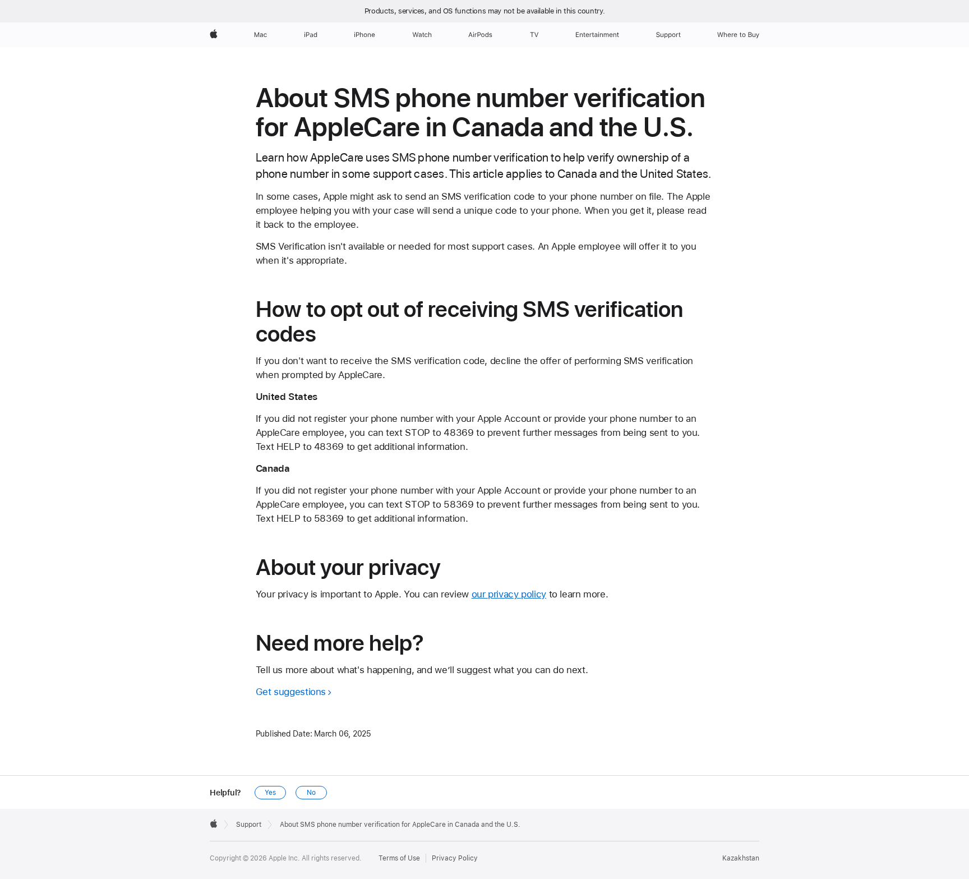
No (311, 793)
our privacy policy (509, 594)
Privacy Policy (455, 858)
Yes (270, 793)
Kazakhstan (740, 858)
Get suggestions (291, 691)
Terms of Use (399, 858)
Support (248, 825)
